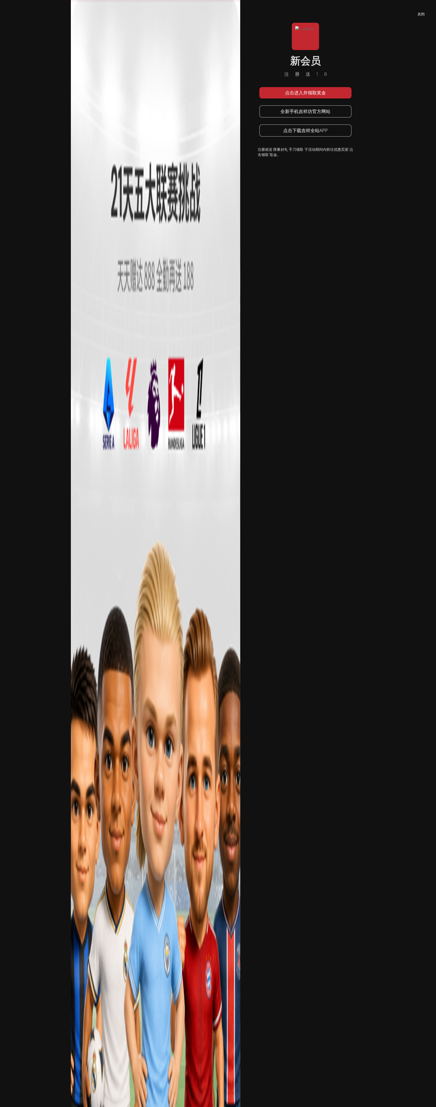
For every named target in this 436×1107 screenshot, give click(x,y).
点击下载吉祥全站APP (305, 130)
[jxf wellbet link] (155, 553)
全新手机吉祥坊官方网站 (305, 111)
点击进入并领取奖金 (305, 93)
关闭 (421, 14)
